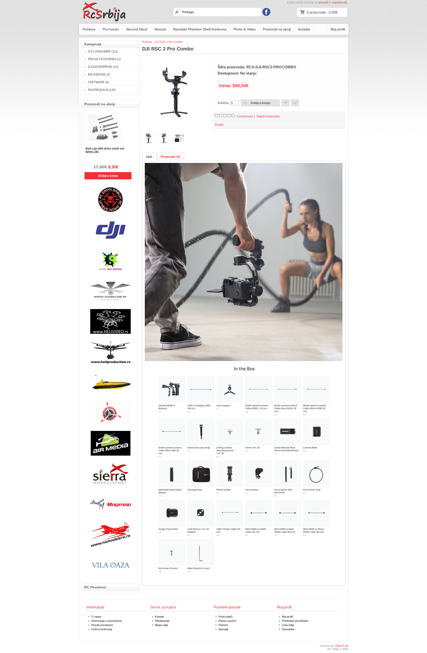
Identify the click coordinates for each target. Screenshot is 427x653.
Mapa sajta (161, 625)
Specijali (223, 629)
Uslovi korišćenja (101, 629)
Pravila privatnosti (102, 625)
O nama (96, 616)
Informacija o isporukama (106, 620)
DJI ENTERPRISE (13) (103, 67)
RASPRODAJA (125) (102, 90)
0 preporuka (244, 116)
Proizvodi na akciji (277, 29)
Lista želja (288, 625)
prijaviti (323, 2)
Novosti (160, 29)
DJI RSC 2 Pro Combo (168, 41)
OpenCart (341, 646)
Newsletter (288, 629)
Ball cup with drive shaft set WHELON (104, 150)
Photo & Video (245, 29)
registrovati (339, 2)
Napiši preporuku (268, 116)
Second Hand (136, 29)
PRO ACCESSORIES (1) (104, 59)
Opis (149, 156)
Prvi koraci (111, 29)
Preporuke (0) (170, 156)
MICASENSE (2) (99, 74)
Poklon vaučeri (227, 620)
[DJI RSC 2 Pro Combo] (176, 122)
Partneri (223, 625)
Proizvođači (225, 616)
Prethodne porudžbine (295, 620)
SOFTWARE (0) (98, 82)
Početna (89, 29)
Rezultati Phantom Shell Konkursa (199, 29)
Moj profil (338, 29)
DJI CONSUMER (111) (103, 51)
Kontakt (304, 29)
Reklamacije (162, 620)
